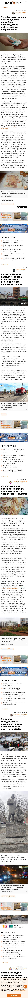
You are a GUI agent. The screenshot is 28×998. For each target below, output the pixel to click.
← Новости (4, 7)
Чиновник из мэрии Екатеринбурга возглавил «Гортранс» (14, 259)
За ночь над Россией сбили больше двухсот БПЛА (14, 254)
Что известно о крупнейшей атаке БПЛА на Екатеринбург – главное (14, 942)
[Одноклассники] (20, 207)
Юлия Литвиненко (21, 12)
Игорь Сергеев (20, 269)
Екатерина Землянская (20, 481)
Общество (4, 414)
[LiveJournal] (26, 207)
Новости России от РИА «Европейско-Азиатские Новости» (10, 3)
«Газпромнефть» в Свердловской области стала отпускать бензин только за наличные (13, 461)
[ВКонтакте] (18, 207)
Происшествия (5, 896)
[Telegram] (22, 207)
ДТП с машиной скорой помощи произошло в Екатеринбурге (13, 471)
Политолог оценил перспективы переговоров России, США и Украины (13, 451)
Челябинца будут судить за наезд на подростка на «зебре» (14, 466)
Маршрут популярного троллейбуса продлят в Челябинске (14, 456)
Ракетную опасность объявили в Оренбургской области (13, 241)
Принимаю (14, 995)
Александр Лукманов (20, 714)
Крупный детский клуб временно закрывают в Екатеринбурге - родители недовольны (13, 937)
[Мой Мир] (24, 207)
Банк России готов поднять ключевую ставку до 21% (12, 689)
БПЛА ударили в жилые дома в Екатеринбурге (13, 246)
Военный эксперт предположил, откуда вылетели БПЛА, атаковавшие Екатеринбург (13, 952)
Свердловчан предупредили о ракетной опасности (12, 250)
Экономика (4, 648)
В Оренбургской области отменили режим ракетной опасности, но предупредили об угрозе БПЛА (14, 694)
